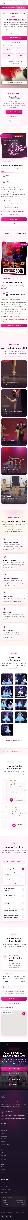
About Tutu (4, 1130)
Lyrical (3, 1169)
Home (3, 1128)
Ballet (2, 1164)
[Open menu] (24, 2)
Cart (2, 1152)
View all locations (6, 1007)
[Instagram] (6, 1216)
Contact (3, 1149)
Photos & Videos (5, 1144)
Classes (3, 1133)
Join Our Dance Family (13, 325)
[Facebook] (2, 1216)
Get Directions (15, 998)
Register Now (13, 219)
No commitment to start (21, 46)
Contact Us (4, 1192)
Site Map (3, 1155)
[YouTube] (10, 1216)
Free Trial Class (5, 1186)
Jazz (2, 1167)
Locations (4, 1136)
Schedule (3, 1139)
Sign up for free (20, 7)
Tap (2, 1172)
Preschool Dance (5, 1175)
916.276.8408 (16, 63)
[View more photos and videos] (7, 679)
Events (3, 1141)
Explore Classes (14, 223)
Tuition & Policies (5, 1147)
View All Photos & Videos (13, 740)
